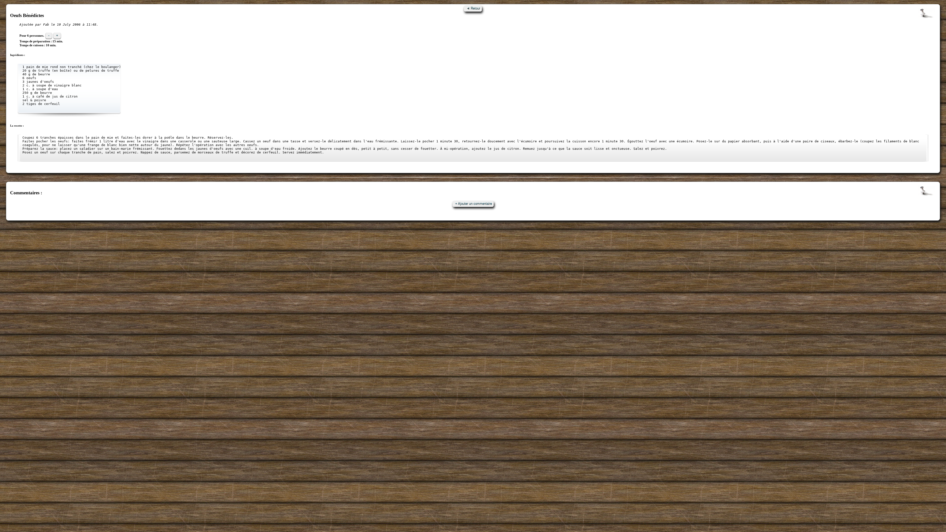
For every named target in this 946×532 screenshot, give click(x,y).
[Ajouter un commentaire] (473, 204)
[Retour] (473, 9)
